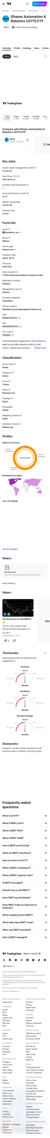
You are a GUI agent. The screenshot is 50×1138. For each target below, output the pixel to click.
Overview (29, 1018)
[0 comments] (14, 640)
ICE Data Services (30, 972)
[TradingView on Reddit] (45, 960)
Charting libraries (32, 1109)
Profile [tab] (17, 48)
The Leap (29, 1026)
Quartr (35, 988)
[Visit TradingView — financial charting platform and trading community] (12, 103)
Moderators (7, 1104)
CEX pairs (6, 1020)
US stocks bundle (33, 1039)
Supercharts (7, 1002)
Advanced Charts (33, 1115)
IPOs (4, 1054)
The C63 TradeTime (34, 1073)
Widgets (29, 1107)
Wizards (5, 1127)
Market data (31, 1007)
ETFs (4, 1012)
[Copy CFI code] (12, 335)
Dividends (6, 1052)
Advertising (30, 1125)
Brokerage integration (34, 1128)
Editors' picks (7, 1117)
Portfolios (6, 1062)
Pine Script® (7, 1073)
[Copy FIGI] (20, 326)
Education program (33, 1133)
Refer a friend (7, 1096)
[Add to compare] (27, 140)
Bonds (4, 1015)
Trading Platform (32, 1117)
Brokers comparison (34, 1023)
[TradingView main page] (9, 4)
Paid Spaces (7, 1132)
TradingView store (33, 1067)
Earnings (5, 1049)
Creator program (9, 1098)
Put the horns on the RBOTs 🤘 (16, 620)
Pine (4, 1026)
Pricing (28, 1005)
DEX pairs (6, 1023)
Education (6, 1114)
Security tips (31, 1094)
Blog (27, 1052)
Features (29, 1002)
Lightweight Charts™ (34, 1112)
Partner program (32, 1130)
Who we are (30, 1046)
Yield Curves (7, 1065)
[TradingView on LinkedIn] (27, 960)
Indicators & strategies (11, 1124)
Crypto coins (7, 1018)
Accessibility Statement (35, 1091)
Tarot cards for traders (35, 1070)
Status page (31, 1099)
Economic (6, 1046)
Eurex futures (31, 1036)
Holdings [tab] (27, 48)
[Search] (27, 3)
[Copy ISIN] (19, 318)
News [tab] (36, 48)
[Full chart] (45, 56)
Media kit (29, 1060)
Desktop (5, 1083)
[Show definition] (35, 168)
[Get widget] (45, 653)
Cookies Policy (32, 1088)
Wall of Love (7, 1093)
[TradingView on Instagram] (21, 960)
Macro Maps (7, 1070)
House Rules (7, 1101)
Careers (29, 1057)
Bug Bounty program (34, 1096)
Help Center (30, 1054)
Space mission (31, 1049)
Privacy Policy (31, 1086)
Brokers (29, 1020)
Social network (8, 1090)
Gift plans (29, 1010)
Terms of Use (31, 1080)
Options (5, 1067)
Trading (5, 1111)
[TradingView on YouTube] (15, 960)
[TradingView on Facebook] (10, 960)
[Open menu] (3, 3)
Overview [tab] (6, 48)
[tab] (6, 56)
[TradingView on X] (4, 960)
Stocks (5, 1010)
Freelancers (7, 1130)
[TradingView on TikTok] (39, 960)
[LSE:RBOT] (4, 614)
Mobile (5, 1080)
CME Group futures (33, 1033)
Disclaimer (30, 1083)
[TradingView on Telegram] (33, 960)
